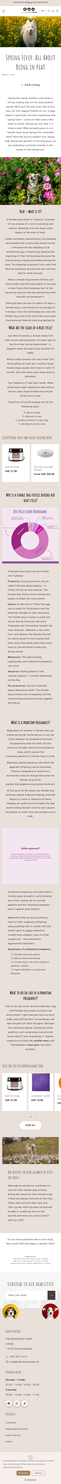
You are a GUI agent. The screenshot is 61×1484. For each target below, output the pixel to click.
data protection (13, 1435)
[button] (49, 11)
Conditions (11, 1423)
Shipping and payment (17, 1429)
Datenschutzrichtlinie (13, 1467)
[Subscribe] (51, 1295)
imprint (9, 1441)
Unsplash (44, 1259)
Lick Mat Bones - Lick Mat (40, 1096)
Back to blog (32, 84)
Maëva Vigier (38, 1263)
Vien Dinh (37, 1261)
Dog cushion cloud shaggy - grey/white (44, 468)
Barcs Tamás (35, 1259)
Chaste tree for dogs (12, 467)
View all (30, 1125)
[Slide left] (24, 1117)
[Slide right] (37, 1117)
